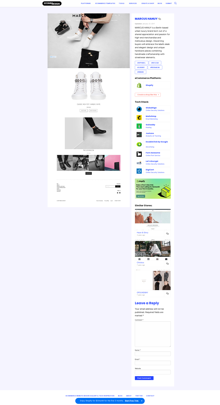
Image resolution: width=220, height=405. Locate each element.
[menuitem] (86, 3)
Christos (140, 262)
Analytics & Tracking (153, 136)
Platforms (86, 3)
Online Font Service (153, 155)
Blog (160, 3)
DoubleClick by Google (157, 141)
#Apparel (141, 63)
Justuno (150, 133)
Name (138, 350)
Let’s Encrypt (152, 161)
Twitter (139, 396)
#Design (155, 63)
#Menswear (155, 67)
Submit (169, 3)
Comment (139, 320)
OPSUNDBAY (142, 292)
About (129, 396)
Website (138, 368)
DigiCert (150, 169)
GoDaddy (150, 124)
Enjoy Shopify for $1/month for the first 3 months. (109, 401)
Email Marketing (152, 119)
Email (137, 359)
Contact (150, 396)
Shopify (149, 85)
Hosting (148, 127)
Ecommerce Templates (105, 3)
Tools (121, 3)
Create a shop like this (147, 95)
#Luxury (141, 67)
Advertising (150, 147)
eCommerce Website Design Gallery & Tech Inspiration (90, 396)
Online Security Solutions (155, 110)
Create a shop (147, 3)
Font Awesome (153, 152)
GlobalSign (151, 107)
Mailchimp (151, 116)
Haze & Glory (142, 232)
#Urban (140, 72)
